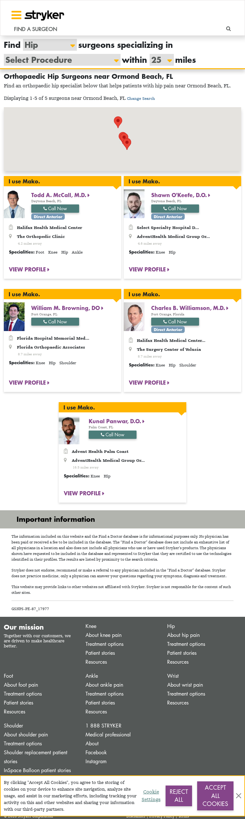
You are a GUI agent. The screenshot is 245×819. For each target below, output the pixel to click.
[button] (127, 144)
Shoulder (13, 725)
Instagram (96, 761)
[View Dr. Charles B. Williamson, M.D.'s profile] (134, 316)
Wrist (173, 676)
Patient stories (100, 653)
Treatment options (104, 644)
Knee (90, 626)
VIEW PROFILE (28, 269)
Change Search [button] (141, 98)
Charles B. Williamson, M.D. (188, 307)
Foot (8, 676)
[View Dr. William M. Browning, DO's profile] (14, 316)
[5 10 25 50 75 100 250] (158, 60)
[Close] (238, 796)
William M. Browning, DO (66, 307)
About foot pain (21, 685)
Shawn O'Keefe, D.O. (179, 194)
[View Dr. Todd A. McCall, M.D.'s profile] (14, 203)
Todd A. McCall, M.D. (59, 194)
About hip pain (183, 635)
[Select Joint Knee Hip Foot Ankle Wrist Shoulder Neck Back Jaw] (47, 45)
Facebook (96, 752)
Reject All (179, 796)
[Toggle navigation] (16, 15)
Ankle (91, 676)
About (92, 743)
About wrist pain (185, 685)
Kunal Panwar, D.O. (116, 420)
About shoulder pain (26, 734)
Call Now (57, 208)
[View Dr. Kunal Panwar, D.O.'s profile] (69, 429)
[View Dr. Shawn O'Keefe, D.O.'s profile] (134, 203)
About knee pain (103, 635)
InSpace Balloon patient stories (37, 770)
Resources (96, 662)
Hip (171, 626)
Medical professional (108, 734)
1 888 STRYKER (103, 725)
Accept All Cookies (215, 796)
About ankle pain (104, 685)
